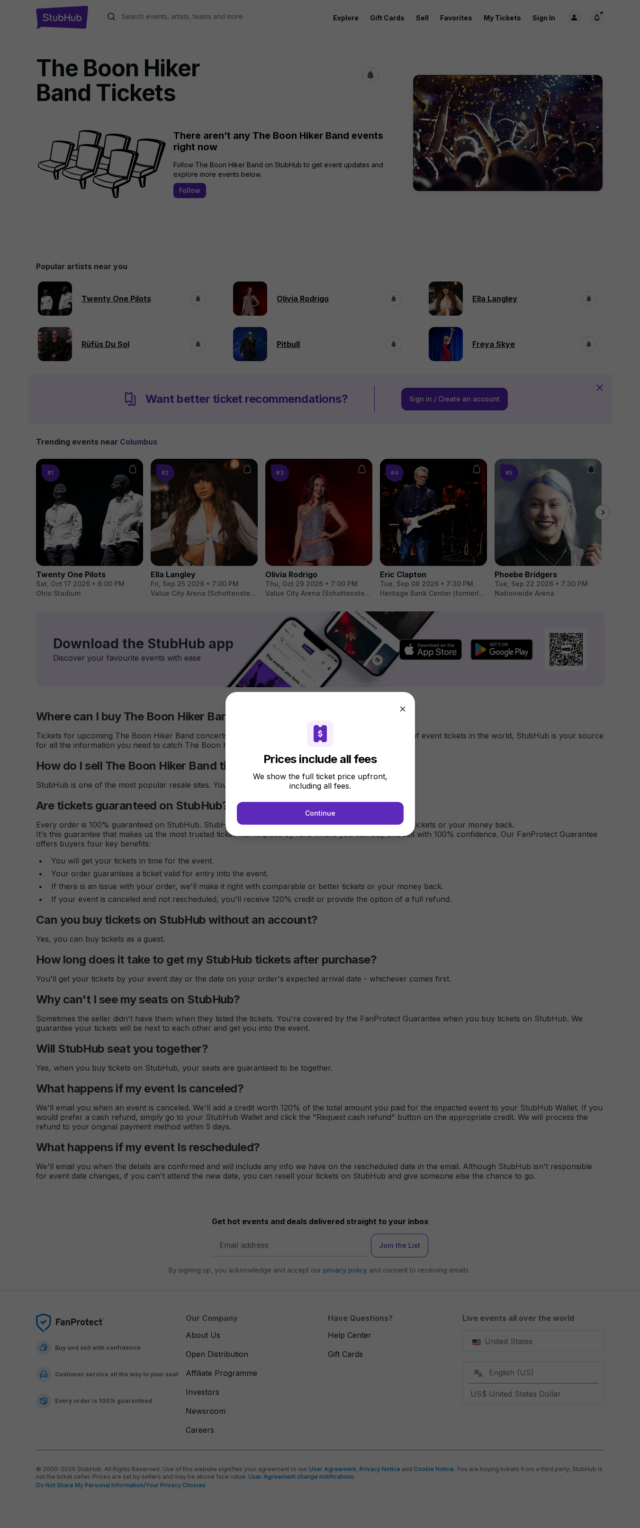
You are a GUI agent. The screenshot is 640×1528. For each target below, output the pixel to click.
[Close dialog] (402, 709)
